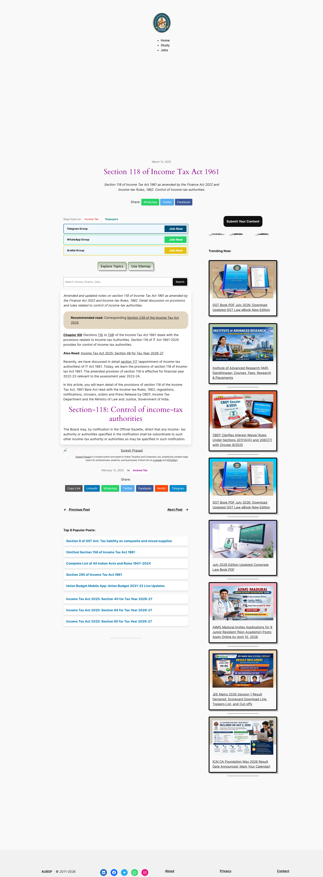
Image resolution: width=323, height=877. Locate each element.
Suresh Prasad (132, 450)
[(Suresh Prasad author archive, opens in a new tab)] (266, 233)
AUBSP (46, 871)
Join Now (176, 229)
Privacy (225, 871)
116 (100, 335)
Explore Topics (112, 266)
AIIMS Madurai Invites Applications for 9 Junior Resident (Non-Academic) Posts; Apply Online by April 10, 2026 (242, 632)
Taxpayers (111, 219)
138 (110, 335)
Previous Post (79, 509)
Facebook (183, 202)
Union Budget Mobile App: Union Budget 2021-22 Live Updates (115, 586)
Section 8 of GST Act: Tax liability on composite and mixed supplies (119, 541)
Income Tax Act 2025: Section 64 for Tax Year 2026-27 (109, 610)
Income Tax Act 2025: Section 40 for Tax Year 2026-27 (109, 599)
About (169, 871)
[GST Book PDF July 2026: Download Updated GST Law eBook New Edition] (243, 282)
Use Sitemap (141, 266)
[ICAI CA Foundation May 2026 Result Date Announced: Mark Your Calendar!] (243, 738)
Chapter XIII (72, 335)
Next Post (175, 509)
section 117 (129, 362)
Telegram (178, 488)
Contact (283, 871)
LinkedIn (157, 460)
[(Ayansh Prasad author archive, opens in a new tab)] (240, 233)
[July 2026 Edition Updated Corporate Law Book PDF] (243, 541)
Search (180, 281)
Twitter (167, 202)
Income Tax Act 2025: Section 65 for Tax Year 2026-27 (109, 621)
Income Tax (91, 219)
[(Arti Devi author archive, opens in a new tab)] (217, 233)
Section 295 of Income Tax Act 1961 (94, 575)
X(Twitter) (172, 460)
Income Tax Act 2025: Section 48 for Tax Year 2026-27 (122, 353)
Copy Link (73, 488)
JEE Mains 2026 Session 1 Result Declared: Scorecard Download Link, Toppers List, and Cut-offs (240, 699)
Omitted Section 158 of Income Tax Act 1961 (100, 552)
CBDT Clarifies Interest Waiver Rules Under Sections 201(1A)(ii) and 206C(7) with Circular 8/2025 (242, 440)
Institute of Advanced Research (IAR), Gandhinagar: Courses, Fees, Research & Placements (242, 373)
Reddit (161, 488)
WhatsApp (150, 202)
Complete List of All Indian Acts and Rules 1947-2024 (108, 563)
